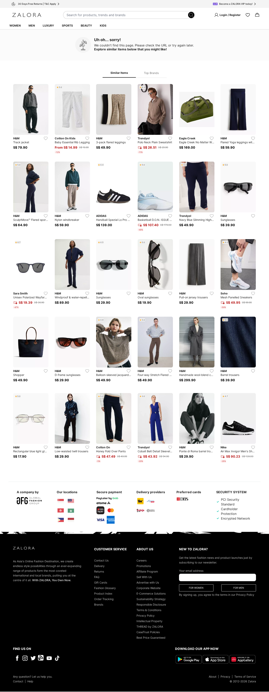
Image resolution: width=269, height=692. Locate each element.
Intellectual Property (149, 621)
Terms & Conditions (148, 610)
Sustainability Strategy (151, 599)
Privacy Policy (145, 615)
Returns (99, 571)
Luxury (48, 25)
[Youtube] (49, 658)
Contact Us (101, 560)
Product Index (103, 593)
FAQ (96, 577)
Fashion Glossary (105, 588)
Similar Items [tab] (119, 72)
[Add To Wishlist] (45, 138)
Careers (141, 560)
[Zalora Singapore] (61, 501)
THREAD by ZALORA (149, 626)
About (212, 676)
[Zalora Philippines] (61, 520)
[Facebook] (17, 658)
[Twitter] (33, 658)
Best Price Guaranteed (150, 637)
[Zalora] (26, 15)
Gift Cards (100, 582)
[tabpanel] (134, 274)
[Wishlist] (247, 15)
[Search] (191, 15)
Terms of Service (245, 676)
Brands (98, 604)
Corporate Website (148, 588)
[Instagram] (25, 658)
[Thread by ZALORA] (41, 658)
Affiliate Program (147, 571)
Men (32, 25)
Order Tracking (104, 599)
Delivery (99, 566)
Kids (103, 25)
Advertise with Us (147, 582)
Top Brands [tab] (151, 73)
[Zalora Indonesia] (71, 520)
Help (30, 681)
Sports (67, 25)
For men (238, 587)
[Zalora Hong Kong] (61, 510)
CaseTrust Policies (148, 632)
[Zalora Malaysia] (71, 501)
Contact (18, 681)
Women (15, 25)
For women (196, 587)
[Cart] (257, 15)
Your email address (191, 570)
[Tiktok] (82, 658)
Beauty (86, 25)
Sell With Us (144, 577)
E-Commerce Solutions (151, 593)
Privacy (225, 676)
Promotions (143, 566)
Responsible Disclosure (151, 604)
